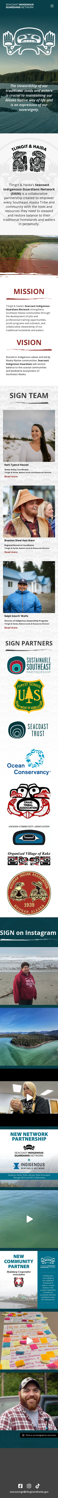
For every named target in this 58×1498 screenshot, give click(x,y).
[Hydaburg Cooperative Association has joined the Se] (29, 1280)
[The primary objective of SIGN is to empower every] (29, 1158)
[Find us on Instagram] (29, 1486)
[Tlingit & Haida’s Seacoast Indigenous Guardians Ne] (29, 1340)
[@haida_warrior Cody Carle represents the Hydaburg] (29, 1037)
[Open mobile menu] (52, 6)
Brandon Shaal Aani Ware (19, 540)
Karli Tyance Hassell (16, 464)
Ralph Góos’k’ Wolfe (16, 616)
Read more (11, 476)
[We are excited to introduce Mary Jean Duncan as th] (29, 976)
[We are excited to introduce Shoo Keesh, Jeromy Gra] (29, 1401)
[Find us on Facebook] (20, 1486)
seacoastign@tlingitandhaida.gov (29, 1491)
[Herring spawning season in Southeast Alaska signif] (29, 1219)
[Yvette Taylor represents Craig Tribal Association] (29, 1097)
